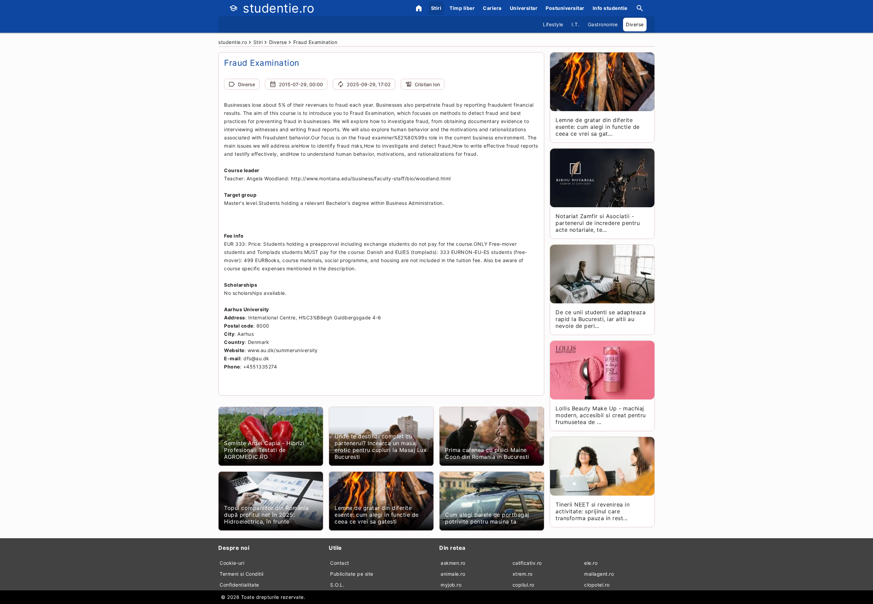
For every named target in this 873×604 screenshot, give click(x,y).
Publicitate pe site (351, 574)
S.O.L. (337, 585)
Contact (339, 563)
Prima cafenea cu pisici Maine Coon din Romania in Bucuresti (487, 453)
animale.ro (453, 574)
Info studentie (610, 8)
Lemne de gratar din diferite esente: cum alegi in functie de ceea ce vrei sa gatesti (377, 514)
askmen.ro (453, 563)
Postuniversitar (565, 8)
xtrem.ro (523, 574)
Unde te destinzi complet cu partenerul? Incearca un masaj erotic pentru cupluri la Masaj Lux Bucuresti (381, 446)
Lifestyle (553, 24)
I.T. (575, 24)
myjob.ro (451, 585)
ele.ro (590, 563)
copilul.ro (523, 585)
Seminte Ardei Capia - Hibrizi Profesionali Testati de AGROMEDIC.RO (264, 450)
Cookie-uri (232, 563)
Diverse (635, 24)
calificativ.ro (527, 563)
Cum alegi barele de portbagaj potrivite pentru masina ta (487, 518)
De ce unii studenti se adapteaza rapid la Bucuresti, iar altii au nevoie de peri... (601, 319)
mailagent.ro (599, 574)
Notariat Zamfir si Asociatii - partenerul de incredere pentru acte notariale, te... (598, 223)
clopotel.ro (597, 585)
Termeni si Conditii (242, 574)
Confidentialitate (239, 585)
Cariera (492, 8)
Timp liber (462, 8)
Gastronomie (603, 24)
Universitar (524, 8)
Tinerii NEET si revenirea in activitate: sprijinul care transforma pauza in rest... (593, 511)
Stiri (436, 8)
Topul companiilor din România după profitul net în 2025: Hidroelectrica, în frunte (266, 514)
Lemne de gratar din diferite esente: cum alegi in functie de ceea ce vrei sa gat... (598, 127)
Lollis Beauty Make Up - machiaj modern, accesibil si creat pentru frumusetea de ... (601, 415)
